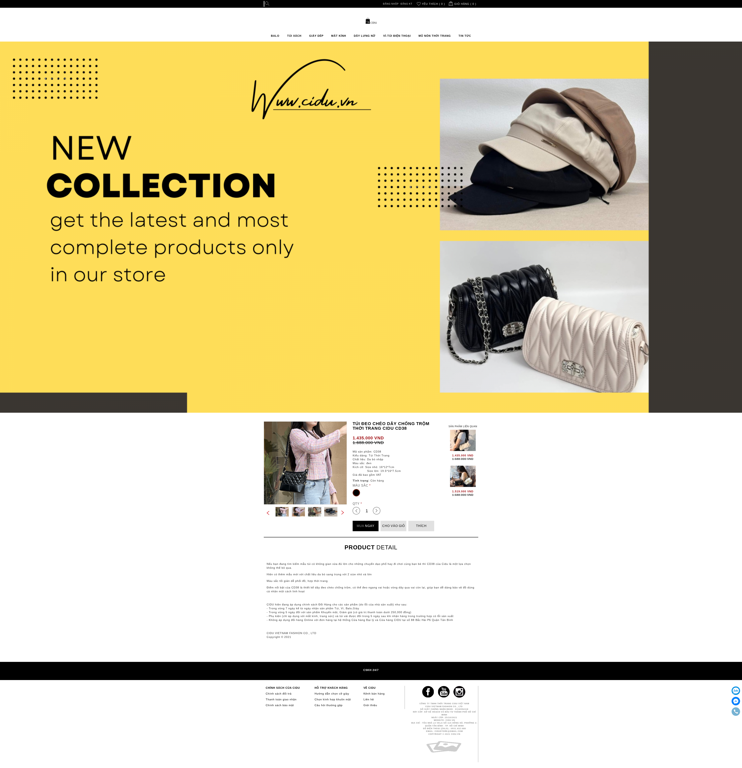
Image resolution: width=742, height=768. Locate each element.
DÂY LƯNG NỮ (364, 35)
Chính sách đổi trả (279, 693)
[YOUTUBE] (444, 692)
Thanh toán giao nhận (281, 699)
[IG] (460, 692)
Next (343, 512)
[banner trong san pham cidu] (371, 227)
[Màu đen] (356, 492)
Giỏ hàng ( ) (465, 3)
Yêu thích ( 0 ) (433, 3)
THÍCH (421, 526)
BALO (275, 35)
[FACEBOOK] (429, 692)
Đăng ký (406, 4)
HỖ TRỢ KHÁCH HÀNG (331, 687)
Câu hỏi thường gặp (329, 705)
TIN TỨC (465, 35)
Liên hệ (368, 699)
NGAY (365, 526)
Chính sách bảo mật (280, 705)
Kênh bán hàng (374, 693)
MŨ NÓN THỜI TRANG (435, 35)
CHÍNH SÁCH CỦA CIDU (283, 687)
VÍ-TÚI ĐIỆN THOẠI (397, 35)
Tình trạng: (361, 480)
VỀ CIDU (369, 687)
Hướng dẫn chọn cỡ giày (332, 693)
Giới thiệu (370, 705)
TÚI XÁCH (294, 35)
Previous (267, 513)
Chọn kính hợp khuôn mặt (333, 699)
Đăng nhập (391, 4)
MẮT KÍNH (338, 35)
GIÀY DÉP (316, 35)
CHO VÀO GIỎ (393, 526)
